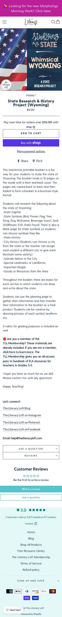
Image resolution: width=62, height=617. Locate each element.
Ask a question (31, 448)
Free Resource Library (31, 550)
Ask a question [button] (31, 497)
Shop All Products (31, 544)
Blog (31, 538)
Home (30, 95)
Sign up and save (31, 580)
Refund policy (31, 569)
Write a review (31, 489)
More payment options (31, 151)
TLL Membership (13, 343)
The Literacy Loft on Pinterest (21, 422)
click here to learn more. (18, 352)
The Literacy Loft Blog (16, 408)
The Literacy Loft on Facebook (21, 429)
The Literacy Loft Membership (31, 557)
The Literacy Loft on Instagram (22, 415)
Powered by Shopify (31, 614)
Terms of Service (31, 563)
